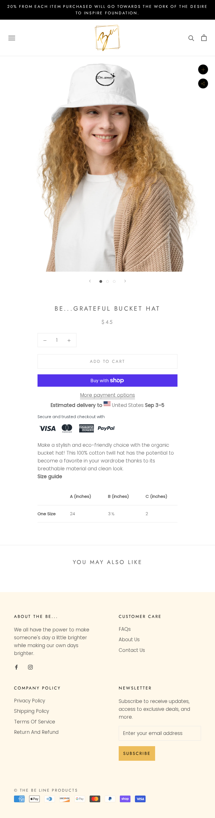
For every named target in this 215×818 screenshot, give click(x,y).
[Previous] (90, 281)
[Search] (191, 38)
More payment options (107, 395)
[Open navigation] (11, 37)
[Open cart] (204, 38)
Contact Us (132, 650)
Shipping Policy (31, 711)
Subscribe (137, 753)
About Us (129, 639)
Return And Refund (36, 732)
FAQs (125, 629)
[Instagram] (30, 667)
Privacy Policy (29, 700)
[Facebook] (16, 667)
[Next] (125, 281)
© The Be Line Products (46, 790)
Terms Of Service (34, 721)
